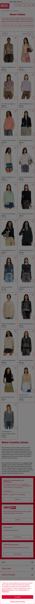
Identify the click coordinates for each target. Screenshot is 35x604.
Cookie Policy (5, 591)
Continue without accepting (17, 601)
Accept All (17, 597)
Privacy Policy (23, 590)
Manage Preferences (7, 590)
